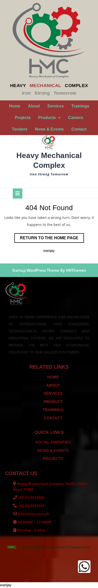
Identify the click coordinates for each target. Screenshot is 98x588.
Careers (75, 117)
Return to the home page (52, 236)
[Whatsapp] (84, 566)
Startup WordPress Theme (35, 270)
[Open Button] (18, 193)
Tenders (19, 129)
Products (47, 117)
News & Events (49, 129)
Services (55, 106)
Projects (23, 117)
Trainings (80, 106)
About (34, 106)
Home (14, 106)
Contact (78, 129)
